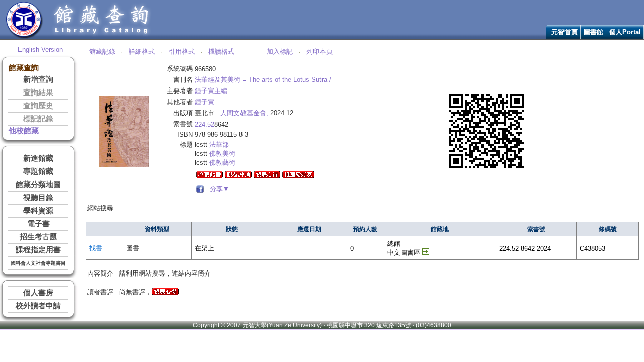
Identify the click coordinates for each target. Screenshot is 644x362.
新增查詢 (38, 79)
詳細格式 (142, 51)
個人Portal (625, 32)
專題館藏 (38, 171)
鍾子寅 (204, 102)
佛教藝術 (222, 162)
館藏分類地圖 (38, 184)
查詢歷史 (38, 106)
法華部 (219, 144)
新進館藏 (38, 158)
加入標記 (280, 51)
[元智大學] (24, 37)
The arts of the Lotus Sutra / (290, 79)
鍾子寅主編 (211, 91)
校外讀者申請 (38, 306)
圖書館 (593, 32)
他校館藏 (24, 131)
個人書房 (38, 293)
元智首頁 (564, 32)
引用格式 (182, 51)
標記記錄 (38, 119)
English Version (40, 49)
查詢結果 (38, 92)
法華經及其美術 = (221, 79)
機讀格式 (221, 51)
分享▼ (217, 189)
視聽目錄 (38, 198)
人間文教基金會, (244, 113)
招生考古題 (38, 237)
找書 (95, 248)
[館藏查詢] (102, 37)
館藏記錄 (102, 51)
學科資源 (38, 211)
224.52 (204, 124)
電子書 (38, 224)
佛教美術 (222, 153)
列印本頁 (319, 51)
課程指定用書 (38, 250)
